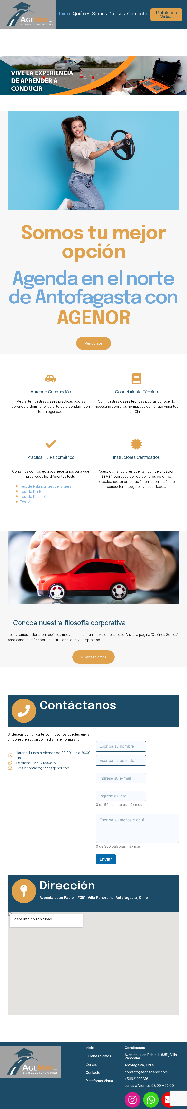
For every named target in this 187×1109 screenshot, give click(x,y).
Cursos (117, 14)
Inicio (64, 14)
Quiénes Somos (90, 14)
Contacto (137, 14)
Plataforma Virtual (100, 1081)
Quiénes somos (98, 1056)
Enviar (106, 859)
